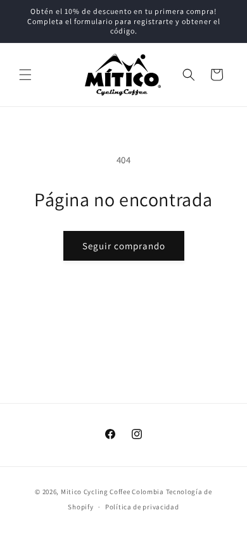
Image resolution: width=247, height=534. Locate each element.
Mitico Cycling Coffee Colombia (112, 491)
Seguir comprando (123, 246)
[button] (25, 75)
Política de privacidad (142, 506)
